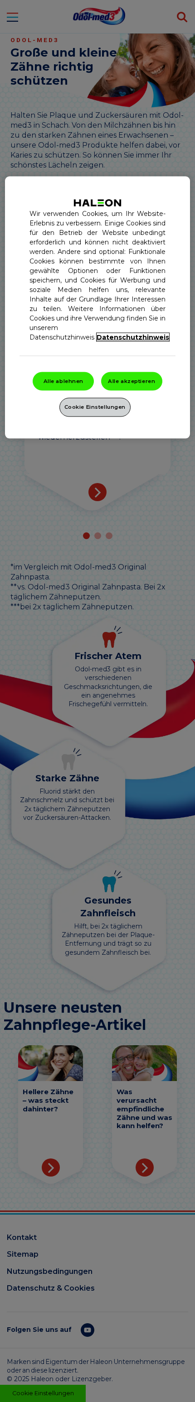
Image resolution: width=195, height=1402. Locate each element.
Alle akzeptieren (131, 381)
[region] (97, 307)
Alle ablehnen (63, 381)
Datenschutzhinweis (133, 337)
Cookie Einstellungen (95, 407)
